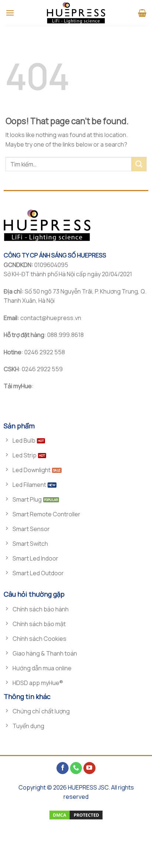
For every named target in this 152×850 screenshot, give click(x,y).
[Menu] (10, 13)
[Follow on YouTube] (89, 768)
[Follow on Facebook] (62, 768)
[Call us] (76, 768)
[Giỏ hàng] (142, 13)
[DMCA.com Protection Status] (76, 814)
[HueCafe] (76, 13)
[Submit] (139, 164)
